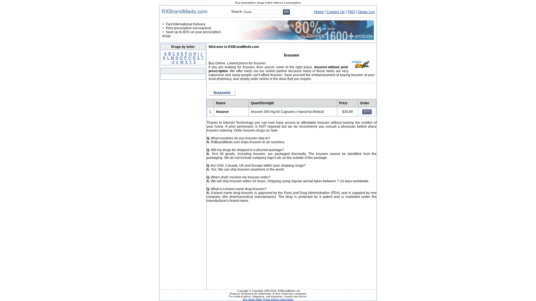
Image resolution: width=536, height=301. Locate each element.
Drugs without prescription (278, 299)
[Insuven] (367, 113)
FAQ (351, 12)
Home (319, 12)
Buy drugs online (252, 299)
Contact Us (336, 12)
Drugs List (366, 12)
